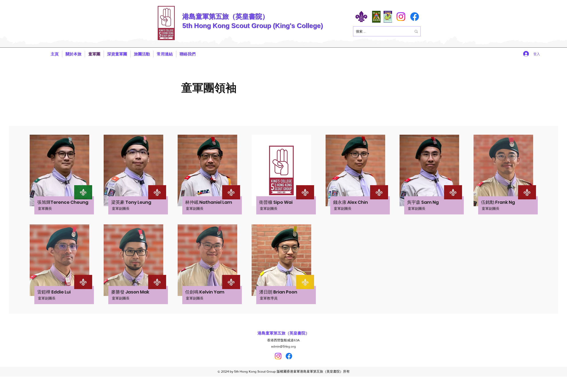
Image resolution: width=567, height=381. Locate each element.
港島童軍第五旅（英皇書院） (283, 333)
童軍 (202, 16)
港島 (189, 16)
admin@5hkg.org (283, 346)
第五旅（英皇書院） (239, 16)
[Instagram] (401, 16)
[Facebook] (414, 16)
